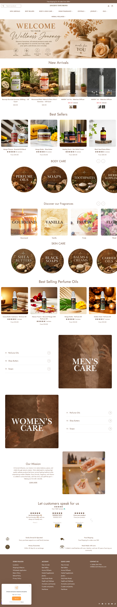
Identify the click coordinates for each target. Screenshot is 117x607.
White (103, 106)
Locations (15, 565)
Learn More (33, 482)
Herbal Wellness (57, 17)
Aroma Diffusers (46, 570)
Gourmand (24, 238)
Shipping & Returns (18, 568)
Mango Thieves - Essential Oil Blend (14, 149)
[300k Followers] (102, 603)
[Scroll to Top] (114, 598)
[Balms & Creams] (80, 261)
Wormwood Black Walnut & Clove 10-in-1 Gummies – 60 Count (44, 100)
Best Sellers (29, 11)
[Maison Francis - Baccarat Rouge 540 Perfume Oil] (43, 300)
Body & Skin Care (45, 11)
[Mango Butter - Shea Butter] (43, 133)
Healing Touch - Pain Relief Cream (73, 149)
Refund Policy (17, 576)
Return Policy (17, 573)
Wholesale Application (19, 570)
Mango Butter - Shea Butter (43, 149)
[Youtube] (112, 603)
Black (70, 106)
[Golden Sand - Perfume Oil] (102, 300)
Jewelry (93, 11)
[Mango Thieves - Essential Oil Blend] (14, 133)
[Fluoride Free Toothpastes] (84, 179)
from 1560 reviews (57, 509)
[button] (91, 519)
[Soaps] (54, 179)
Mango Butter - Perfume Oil (73, 317)
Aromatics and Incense (48, 584)
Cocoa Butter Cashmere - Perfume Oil (14, 317)
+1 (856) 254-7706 (96, 565)
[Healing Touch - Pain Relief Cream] (73, 133)
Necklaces (45, 589)
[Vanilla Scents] (54, 222)
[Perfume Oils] (24, 179)
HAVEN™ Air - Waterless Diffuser (101, 99)
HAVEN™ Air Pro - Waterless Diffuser (73, 99)
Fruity (84, 238)
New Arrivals (15, 11)
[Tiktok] (115, 603)
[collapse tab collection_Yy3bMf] (49, 352)
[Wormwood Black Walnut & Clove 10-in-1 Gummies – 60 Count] (44, 82)
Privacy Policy (17, 578)
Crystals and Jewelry (48, 587)
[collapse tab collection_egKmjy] (110, 428)
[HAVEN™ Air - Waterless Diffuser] (101, 82)
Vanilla (54, 238)
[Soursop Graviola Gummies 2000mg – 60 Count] (15, 82)
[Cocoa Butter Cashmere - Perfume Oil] (14, 300)
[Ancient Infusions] (58, 6)
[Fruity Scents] (84, 222)
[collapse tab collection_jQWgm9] (110, 412)
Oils (104, 11)
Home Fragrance (64, 11)
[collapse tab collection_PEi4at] (49, 368)
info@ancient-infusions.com (98, 567)
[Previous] (98, 161)
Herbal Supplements (48, 573)
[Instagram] (105, 603)
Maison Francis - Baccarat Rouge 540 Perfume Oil (44, 318)
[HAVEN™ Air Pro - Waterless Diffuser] (72, 82)
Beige (74, 106)
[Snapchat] (108, 603)
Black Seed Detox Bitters (102, 149)
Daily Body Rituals (47, 578)
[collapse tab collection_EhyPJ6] (49, 360)
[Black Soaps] (52, 261)
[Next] (103, 161)
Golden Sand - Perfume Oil (102, 317)
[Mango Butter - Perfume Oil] (73, 300)
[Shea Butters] (23, 261)
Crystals (81, 11)
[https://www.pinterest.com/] (99, 603)
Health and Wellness (48, 581)
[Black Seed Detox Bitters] (102, 133)
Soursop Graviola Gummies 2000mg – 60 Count (15, 100)
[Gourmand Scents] (24, 222)
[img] (58, 507)
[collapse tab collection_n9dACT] (110, 420)
